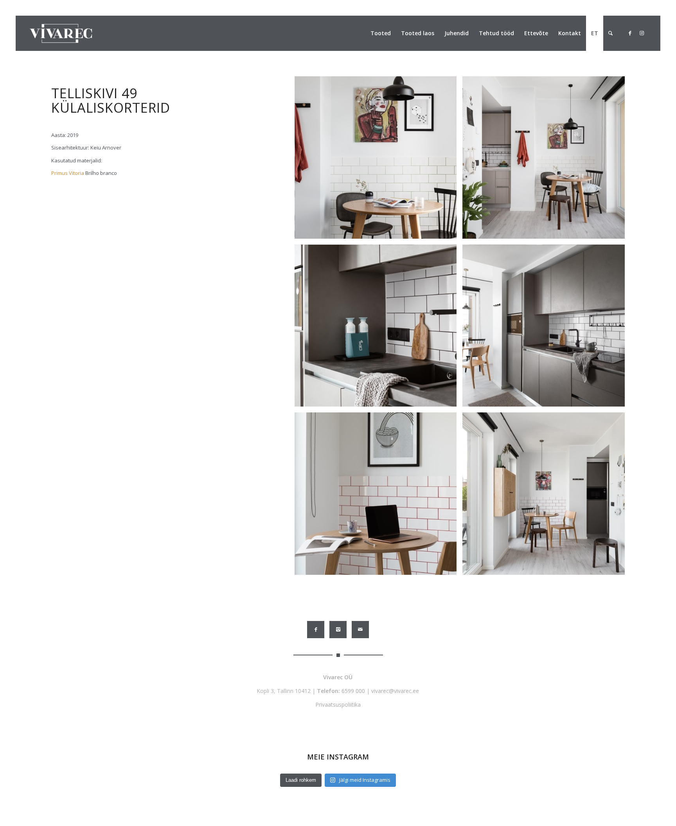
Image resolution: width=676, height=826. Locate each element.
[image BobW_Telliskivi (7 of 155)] (379, 496)
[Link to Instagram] (641, 33)
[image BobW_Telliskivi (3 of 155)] (379, 329)
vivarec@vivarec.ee (395, 691)
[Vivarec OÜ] (61, 33)
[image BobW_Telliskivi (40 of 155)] (379, 160)
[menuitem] (380, 33)
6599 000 (353, 691)
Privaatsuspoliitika (338, 704)
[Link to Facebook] (630, 33)
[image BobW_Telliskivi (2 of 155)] (546, 329)
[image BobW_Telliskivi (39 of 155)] (546, 160)
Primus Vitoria (67, 172)
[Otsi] (610, 33)
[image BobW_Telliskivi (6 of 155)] (546, 496)
